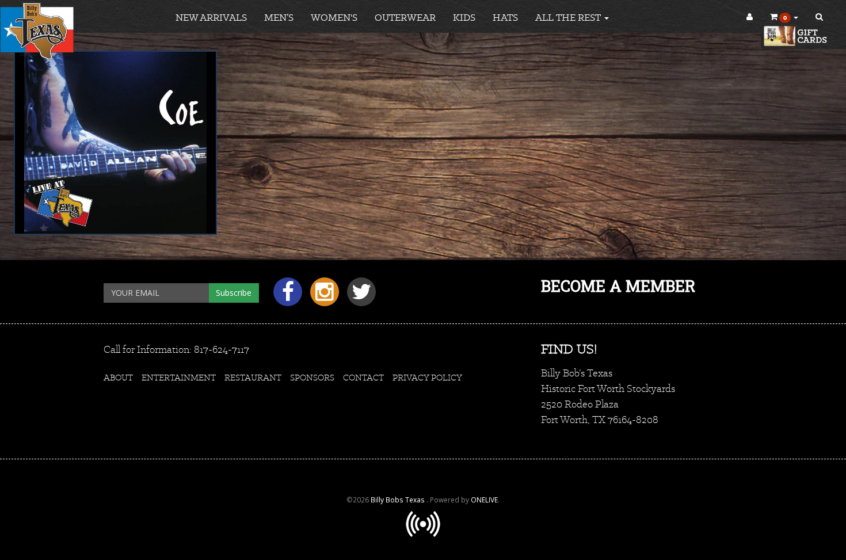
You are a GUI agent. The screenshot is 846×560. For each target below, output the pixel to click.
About (118, 377)
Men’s (279, 17)
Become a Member (618, 286)
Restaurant (252, 377)
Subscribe (233, 292)
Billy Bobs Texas (398, 499)
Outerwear (405, 17)
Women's (334, 17)
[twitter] (358, 296)
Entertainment (179, 377)
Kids (464, 17)
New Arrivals (211, 17)
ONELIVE (484, 499)
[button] (784, 17)
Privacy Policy (427, 377)
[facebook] (286, 296)
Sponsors (312, 377)
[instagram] (322, 296)
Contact (363, 377)
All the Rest (569, 17)
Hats (505, 17)
